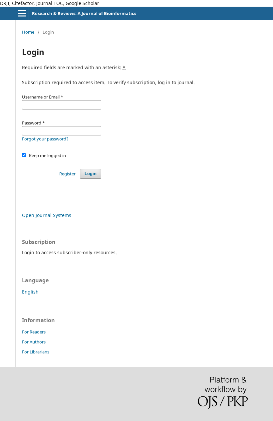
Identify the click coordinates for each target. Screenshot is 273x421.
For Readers (34, 332)
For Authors (34, 342)
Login (91, 173)
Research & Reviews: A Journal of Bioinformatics (84, 13)
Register (67, 174)
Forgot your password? (45, 139)
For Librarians (35, 352)
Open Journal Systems (46, 215)
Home (28, 32)
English (30, 292)
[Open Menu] (22, 13)
